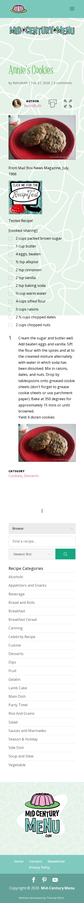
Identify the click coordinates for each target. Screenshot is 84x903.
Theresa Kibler (55, 897)
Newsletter (56, 861)
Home (18, 861)
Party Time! (18, 704)
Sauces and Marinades (27, 730)
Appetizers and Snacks (27, 585)
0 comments (63, 83)
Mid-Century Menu (58, 888)
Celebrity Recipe (22, 636)
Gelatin (14, 679)
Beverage (17, 594)
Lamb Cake (18, 687)
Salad (13, 722)
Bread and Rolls (22, 602)
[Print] (53, 102)
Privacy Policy (39, 867)
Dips (12, 662)
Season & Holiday (23, 739)
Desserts (31, 475)
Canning (16, 628)
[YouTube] (55, 880)
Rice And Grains (21, 713)
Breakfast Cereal (23, 619)
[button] (68, 102)
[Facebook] (33, 880)
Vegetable (17, 764)
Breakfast (17, 611)
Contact (35, 861)
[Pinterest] (44, 880)
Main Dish (17, 696)
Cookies (15, 475)
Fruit (12, 670)
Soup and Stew (21, 756)
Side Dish (16, 747)
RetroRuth (20, 83)
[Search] (65, 554)
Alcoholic (16, 576)
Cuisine (15, 645)
